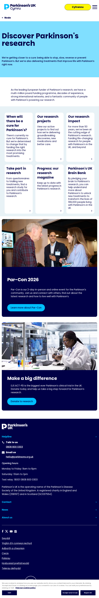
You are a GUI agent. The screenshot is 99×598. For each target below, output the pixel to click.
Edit (9, 593)
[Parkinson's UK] (20, 7)
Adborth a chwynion (13, 548)
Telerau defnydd (11, 568)
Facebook (2, 531)
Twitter (6, 531)
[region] (49, 589)
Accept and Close (70, 593)
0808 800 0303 (14, 447)
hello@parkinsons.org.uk (19, 456)
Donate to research (22, 401)
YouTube (11, 531)
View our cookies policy (25, 588)
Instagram (15, 531)
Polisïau (6, 558)
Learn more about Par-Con (26, 307)
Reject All (88, 593)
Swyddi (6, 538)
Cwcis (5, 553)
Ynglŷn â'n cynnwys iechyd (17, 543)
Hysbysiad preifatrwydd (15, 563)
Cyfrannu (78, 7)
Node (7, 17)
